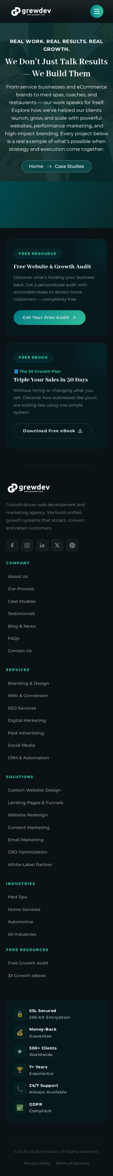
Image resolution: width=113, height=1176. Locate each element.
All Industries (22, 934)
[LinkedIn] (42, 545)
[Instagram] (27, 545)
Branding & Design (28, 683)
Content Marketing (29, 827)
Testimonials (21, 613)
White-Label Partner (30, 864)
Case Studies (22, 601)
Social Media (21, 745)
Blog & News (22, 626)
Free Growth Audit (28, 963)
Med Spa (17, 897)
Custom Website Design (34, 790)
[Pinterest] (72, 545)
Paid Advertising (26, 733)
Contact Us (20, 650)
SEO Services (22, 708)
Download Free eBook (49, 430)
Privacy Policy (37, 1163)
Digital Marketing (27, 720)
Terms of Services (72, 1163)
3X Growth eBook (27, 975)
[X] (57, 545)
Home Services (24, 909)
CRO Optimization (27, 852)
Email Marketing (26, 839)
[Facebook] (12, 545)
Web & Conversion (28, 695)
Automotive (20, 921)
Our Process (21, 588)
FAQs (13, 638)
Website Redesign (28, 815)
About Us (18, 576)
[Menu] (96, 11)
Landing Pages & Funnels (35, 802)
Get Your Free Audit (46, 317)
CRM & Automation (28, 757)
